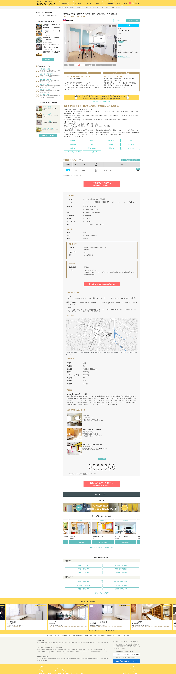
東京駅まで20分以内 (121, 569)
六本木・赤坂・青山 (50, 643)
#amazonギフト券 (113, 630)
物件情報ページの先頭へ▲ (101, 494)
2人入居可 (48, 651)
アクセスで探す (88, 3)
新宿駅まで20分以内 (83, 565)
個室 (92, 144)
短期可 (71, 651)
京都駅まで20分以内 (83, 589)
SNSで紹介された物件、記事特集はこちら (126, 657)
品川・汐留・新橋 (90, 642)
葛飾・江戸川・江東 (59, 643)
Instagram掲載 (93, 651)
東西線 (45, 658)
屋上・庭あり (111, 140)
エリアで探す (78, 3)
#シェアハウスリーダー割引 (98, 630)
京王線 (42, 658)
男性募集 (43, 651)
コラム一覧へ (48, 59)
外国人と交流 (49, 649)
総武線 (78, 658)
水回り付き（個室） (62, 649)
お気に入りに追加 (133, 20)
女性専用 (73, 140)
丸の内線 (54, 658)
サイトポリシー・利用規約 (75, 635)
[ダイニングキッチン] (90, 43)
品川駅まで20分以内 (121, 565)
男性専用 (43, 649)
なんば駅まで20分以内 (120, 581)
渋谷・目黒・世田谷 (82, 642)
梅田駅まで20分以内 (83, 581)
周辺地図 (121, 42)
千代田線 (68, 658)
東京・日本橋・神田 (72, 642)
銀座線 (58, 658)
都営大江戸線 (95, 658)
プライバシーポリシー (90, 635)
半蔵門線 (82, 658)
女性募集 (38, 651)
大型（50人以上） (100, 651)
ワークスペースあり (78, 651)
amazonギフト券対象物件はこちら (101, 101)
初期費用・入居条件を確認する (102, 284)
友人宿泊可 (73, 144)
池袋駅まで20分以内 (83, 572)
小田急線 (40, 660)
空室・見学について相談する (102, 484)
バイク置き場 (130, 144)
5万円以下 (130, 140)
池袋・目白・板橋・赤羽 (101, 642)
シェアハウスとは (62, 635)
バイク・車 (90, 649)
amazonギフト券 (92, 152)
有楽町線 (45, 660)
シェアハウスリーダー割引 (73, 152)
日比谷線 (101, 658)
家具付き (92, 140)
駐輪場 (111, 144)
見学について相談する (102, 184)
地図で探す (110, 3)
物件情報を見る (80, 542)
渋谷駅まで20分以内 (83, 569)
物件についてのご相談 (123, 635)
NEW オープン (86, 651)
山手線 (38, 658)
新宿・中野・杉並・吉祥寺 (61, 642)
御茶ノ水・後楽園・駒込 (42, 642)
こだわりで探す (100, 3)
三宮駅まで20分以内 (121, 585)
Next (114, 43)
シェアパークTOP (61, 7)
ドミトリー (90, 652)
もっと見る (102, 458)
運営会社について (51, 635)
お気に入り (127, 3)
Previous (66, 43)
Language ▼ (64, 3)
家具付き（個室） (102, 649)
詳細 (138, 168)
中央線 (49, 658)
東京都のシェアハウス (76, 7)
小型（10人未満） (92, 148)
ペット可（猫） (66, 651)
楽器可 (52, 651)
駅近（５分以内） (71, 649)
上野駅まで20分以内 (121, 572)
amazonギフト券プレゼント (78, 652)
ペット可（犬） (58, 651)
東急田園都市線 (88, 658)
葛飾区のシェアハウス (92, 7)
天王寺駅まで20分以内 (83, 585)
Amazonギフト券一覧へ (48, 135)
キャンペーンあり (130, 148)
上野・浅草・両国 (51, 642)
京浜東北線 (63, 658)
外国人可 (111, 148)
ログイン (137, 3)
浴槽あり (85, 649)
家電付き (73, 148)
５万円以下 (95, 649)
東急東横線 (73, 658)
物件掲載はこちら (111, 635)
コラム (118, 3)
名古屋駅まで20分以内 (120, 589)
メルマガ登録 (101, 635)
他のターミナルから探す (102, 593)
